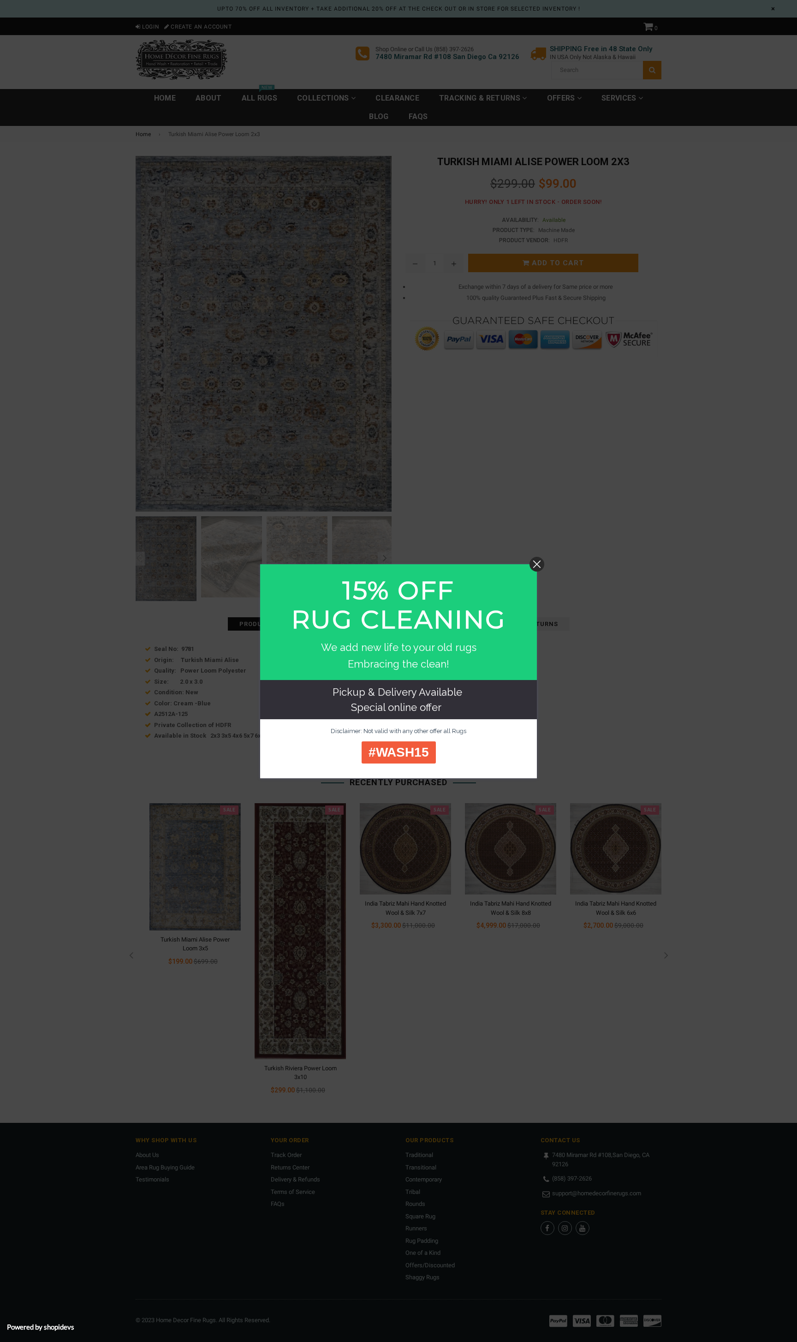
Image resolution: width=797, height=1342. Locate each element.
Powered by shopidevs (40, 1327)
